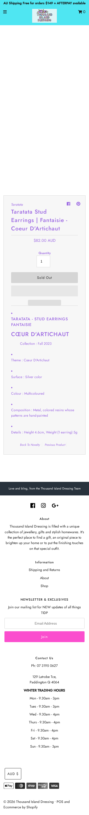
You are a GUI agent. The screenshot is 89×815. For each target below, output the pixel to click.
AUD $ (13, 773)
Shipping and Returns (44, 569)
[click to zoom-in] (76, 38)
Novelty (35, 445)
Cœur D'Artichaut (36, 360)
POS (60, 801)
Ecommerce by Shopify (20, 807)
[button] (44, 290)
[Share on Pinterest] (78, 204)
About (44, 577)
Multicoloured (34, 393)
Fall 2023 (45, 343)
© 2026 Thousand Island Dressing (28, 801)
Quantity (45, 253)
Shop (44, 585)
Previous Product (55, 445)
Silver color (33, 376)
